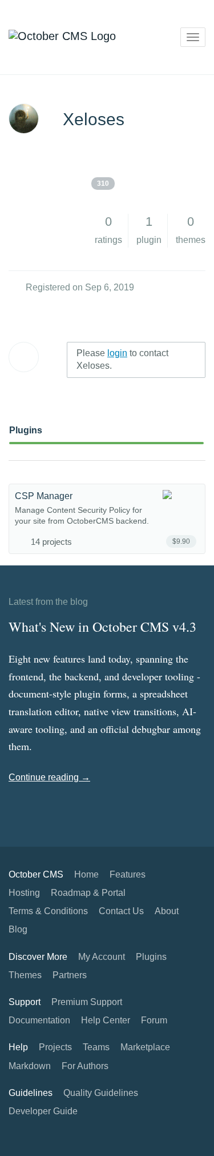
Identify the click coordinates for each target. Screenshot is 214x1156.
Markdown (30, 1066)
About (167, 911)
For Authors (85, 1066)
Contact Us (121, 911)
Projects (55, 1047)
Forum (154, 1020)
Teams (96, 1047)
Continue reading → (49, 777)
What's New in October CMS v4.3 (102, 626)
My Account (101, 957)
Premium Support (86, 1002)
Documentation (39, 1020)
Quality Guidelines (100, 1093)
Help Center (105, 1020)
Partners (70, 975)
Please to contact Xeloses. (122, 359)
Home (86, 874)
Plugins (25, 430)
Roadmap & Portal (88, 893)
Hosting (24, 893)
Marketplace (145, 1047)
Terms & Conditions (48, 911)
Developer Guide (43, 1111)
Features (128, 874)
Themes (25, 975)
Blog (18, 929)
